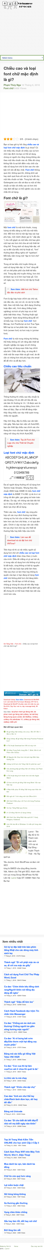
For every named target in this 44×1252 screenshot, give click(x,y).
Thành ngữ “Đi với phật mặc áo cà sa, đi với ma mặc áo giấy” (21, 964)
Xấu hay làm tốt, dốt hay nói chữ (20, 1221)
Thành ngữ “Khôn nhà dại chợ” (20, 1087)
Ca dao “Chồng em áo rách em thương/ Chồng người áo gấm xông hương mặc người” (19, 1026)
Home (16, 1246)
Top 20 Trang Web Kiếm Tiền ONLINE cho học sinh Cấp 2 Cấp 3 (21, 1141)
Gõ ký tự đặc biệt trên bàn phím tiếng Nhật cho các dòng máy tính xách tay (21, 950)
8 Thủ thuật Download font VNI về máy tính (21, 745)
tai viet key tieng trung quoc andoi (21, 715)
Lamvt (13, 877)
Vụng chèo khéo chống (15, 1212)
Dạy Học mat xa (15, 706)
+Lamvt (6, 1248)
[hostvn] (22, 693)
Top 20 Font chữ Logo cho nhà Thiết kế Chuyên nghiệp (21, 442)
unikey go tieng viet (31, 719)
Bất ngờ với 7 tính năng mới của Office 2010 (21, 796)
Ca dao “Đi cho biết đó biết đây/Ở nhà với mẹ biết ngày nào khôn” (21, 1122)
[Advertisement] (22, 31)
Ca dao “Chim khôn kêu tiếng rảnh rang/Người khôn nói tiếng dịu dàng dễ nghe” (21, 989)
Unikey (35, 716)
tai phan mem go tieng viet (22, 711)
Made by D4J (4, 1246)
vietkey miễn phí (10, 722)
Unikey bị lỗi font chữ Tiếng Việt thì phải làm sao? (24, 764)
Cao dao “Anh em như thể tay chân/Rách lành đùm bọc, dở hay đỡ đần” (21, 1099)
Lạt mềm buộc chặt (14, 1185)
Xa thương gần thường (15, 1203)
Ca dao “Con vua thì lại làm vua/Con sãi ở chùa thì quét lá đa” (21, 1067)
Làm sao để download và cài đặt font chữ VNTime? (19, 540)
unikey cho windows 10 (13, 719)
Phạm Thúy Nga (12, 85)
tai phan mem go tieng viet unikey (20, 712)
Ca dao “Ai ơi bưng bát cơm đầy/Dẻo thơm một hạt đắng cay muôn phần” (20, 1041)
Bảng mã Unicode (13, 1111)
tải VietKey (27, 716)
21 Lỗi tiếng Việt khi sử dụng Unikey (19, 812)
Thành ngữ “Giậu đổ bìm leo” (19, 1001)
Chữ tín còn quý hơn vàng (17, 1176)
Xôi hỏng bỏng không (15, 1194)
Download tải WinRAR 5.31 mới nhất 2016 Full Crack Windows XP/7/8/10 (21, 700)
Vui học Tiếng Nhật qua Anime (17, 808)
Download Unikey (9, 699)
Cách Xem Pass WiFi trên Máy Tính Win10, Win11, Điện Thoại (22, 1153)
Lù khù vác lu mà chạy (15, 1078)
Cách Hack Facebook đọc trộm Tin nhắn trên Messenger (21, 1012)
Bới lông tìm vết (12, 1230)
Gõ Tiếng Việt (17, 5)
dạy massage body (28, 706)
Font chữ (9, 88)
